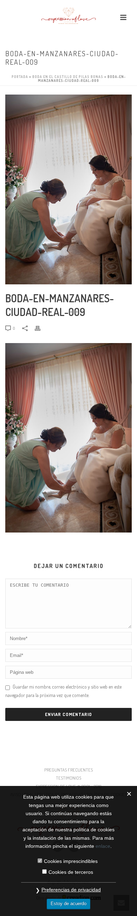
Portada (20, 77)
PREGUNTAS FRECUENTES (68, 770)
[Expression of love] (68, 16)
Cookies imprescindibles (71, 861)
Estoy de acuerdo (68, 903)
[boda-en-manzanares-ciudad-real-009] (68, 189)
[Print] (41, 328)
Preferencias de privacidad (71, 889)
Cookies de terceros (70, 872)
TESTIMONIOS (68, 778)
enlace (103, 846)
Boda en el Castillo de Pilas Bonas (67, 77)
